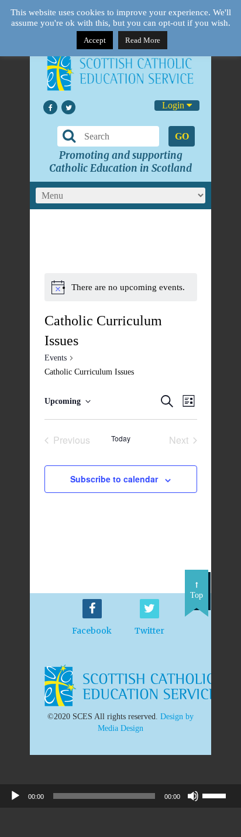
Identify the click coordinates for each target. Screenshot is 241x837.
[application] (120, 796)
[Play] (15, 796)
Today (120, 438)
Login (174, 105)
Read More (142, 40)
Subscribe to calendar (114, 479)
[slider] (218, 794)
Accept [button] (95, 40)
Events (55, 357)
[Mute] (193, 796)
